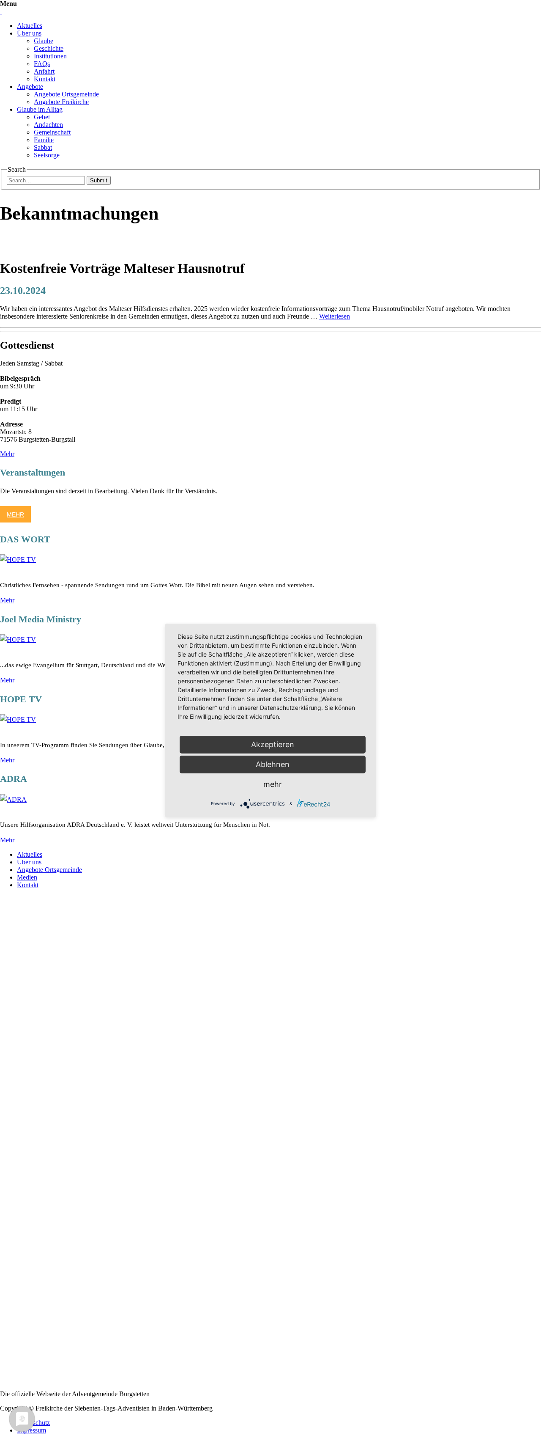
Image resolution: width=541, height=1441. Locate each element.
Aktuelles (29, 25)
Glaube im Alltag (40, 109)
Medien (27, 877)
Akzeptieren (272, 744)
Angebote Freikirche (61, 101)
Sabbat (43, 147)
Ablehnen (273, 764)
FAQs (42, 63)
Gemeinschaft (52, 132)
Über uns (29, 33)
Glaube (43, 40)
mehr (272, 784)
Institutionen (50, 56)
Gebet (42, 117)
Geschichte (48, 48)
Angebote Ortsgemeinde (66, 94)
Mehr (7, 453)
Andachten (48, 124)
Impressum (31, 1430)
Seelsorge (47, 155)
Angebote (30, 86)
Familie (44, 139)
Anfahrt (44, 71)
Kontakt (44, 78)
